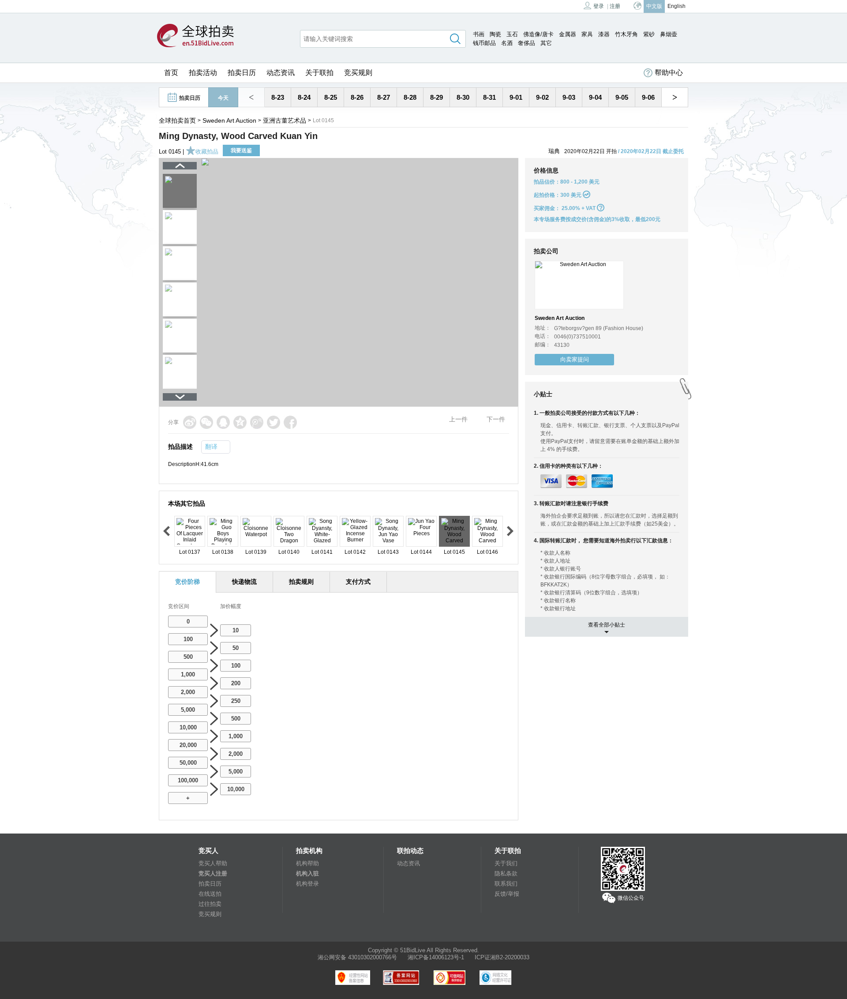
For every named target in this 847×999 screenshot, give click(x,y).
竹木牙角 (626, 34)
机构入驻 (307, 873)
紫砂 (649, 34)
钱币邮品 (484, 43)
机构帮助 (307, 863)
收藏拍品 (206, 151)
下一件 (496, 419)
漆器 (604, 34)
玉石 (512, 34)
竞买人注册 (213, 873)
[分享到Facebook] (290, 422)
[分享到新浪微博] (189, 422)
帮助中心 (669, 72)
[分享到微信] (206, 422)
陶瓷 (495, 34)
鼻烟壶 (668, 34)
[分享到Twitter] (273, 422)
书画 (478, 34)
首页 (171, 72)
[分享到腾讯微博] (256, 422)
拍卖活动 (203, 72)
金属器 (567, 34)
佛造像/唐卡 (538, 34)
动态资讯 (280, 72)
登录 (598, 6)
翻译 (211, 446)
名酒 (507, 43)
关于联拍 (319, 72)
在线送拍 (210, 893)
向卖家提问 (574, 359)
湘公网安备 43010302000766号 (357, 957)
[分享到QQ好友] (223, 422)
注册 (615, 6)
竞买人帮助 (213, 863)
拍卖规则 (301, 581)
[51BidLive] (195, 36)
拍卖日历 (242, 72)
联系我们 (506, 883)
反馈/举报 (507, 893)
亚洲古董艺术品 (284, 120)
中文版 (654, 6)
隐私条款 (506, 873)
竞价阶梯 (187, 581)
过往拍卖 (210, 904)
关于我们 (506, 863)
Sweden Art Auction (229, 120)
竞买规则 (358, 72)
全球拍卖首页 (177, 120)
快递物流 (244, 581)
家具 (587, 34)
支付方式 (358, 581)
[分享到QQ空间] (240, 422)
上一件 (458, 419)
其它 (546, 43)
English (676, 6)
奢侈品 (526, 43)
